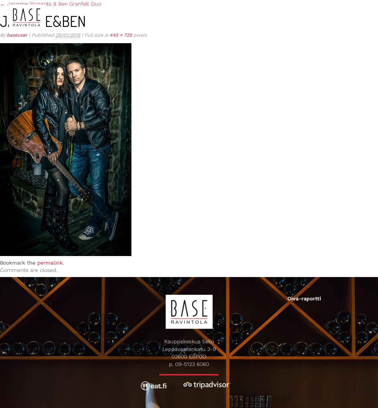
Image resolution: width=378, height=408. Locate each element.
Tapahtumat (248, 6)
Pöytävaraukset (290, 6)
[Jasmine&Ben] (65, 149)
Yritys (364, 6)
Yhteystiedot (334, 6)
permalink (50, 263)
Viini (222, 6)
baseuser (17, 35)
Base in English (150, 6)
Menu (206, 6)
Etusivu (114, 6)
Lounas (185, 6)
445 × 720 (121, 35)
